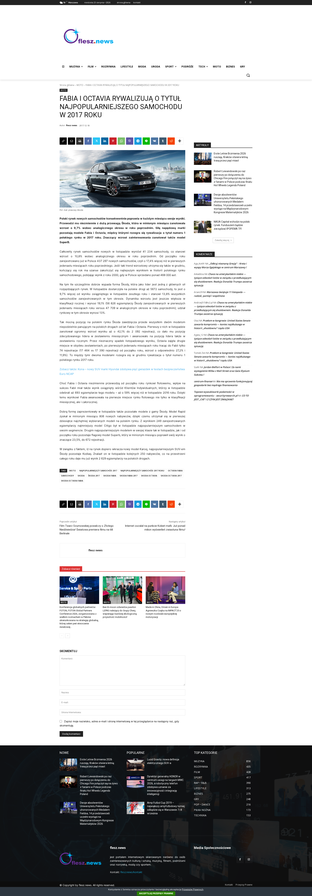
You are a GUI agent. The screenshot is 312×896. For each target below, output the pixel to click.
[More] (179, 141)
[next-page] (67, 635)
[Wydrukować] (79, 141)
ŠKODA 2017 (94, 475)
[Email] (71, 141)
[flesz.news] (88, 35)
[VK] (154, 141)
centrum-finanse (203, 381)
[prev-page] (62, 635)
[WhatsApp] (121, 141)
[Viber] (129, 141)
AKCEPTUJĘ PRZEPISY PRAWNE (156, 893)
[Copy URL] (63, 141)
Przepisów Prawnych (192, 889)
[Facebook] (245, 3)
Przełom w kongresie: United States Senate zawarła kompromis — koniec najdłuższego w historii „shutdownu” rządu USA (222, 324)
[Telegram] (138, 141)
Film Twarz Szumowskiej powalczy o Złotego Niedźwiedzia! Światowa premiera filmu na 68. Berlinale (87, 529)
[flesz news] (74, 550)
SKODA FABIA (109, 475)
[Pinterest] (113, 141)
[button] (248, 75)
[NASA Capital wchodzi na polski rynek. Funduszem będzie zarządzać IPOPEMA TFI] (202, 227)
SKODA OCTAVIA (149, 475)
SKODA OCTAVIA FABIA (72, 480)
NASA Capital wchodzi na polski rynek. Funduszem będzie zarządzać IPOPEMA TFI (232, 225)
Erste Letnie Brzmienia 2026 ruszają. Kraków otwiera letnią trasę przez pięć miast (231, 157)
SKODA (81, 475)
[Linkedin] (104, 141)
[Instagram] (250, 3)
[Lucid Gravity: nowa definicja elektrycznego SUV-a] (135, 765)
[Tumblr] (162, 141)
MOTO (80, 85)
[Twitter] (96, 141)
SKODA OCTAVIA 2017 (171, 475)
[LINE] (146, 141)
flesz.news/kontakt (131, 872)
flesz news (71, 125)
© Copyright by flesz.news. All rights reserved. (87, 885)
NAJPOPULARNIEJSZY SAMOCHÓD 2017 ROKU (142, 470)
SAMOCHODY (67, 475)
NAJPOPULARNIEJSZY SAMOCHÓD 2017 (98, 470)
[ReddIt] (171, 141)
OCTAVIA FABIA (175, 470)
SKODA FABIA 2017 (128, 475)
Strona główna (67, 85)
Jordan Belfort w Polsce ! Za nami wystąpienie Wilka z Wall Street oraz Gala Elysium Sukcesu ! (221, 370)
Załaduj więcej (222, 240)
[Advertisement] (184, 35)
